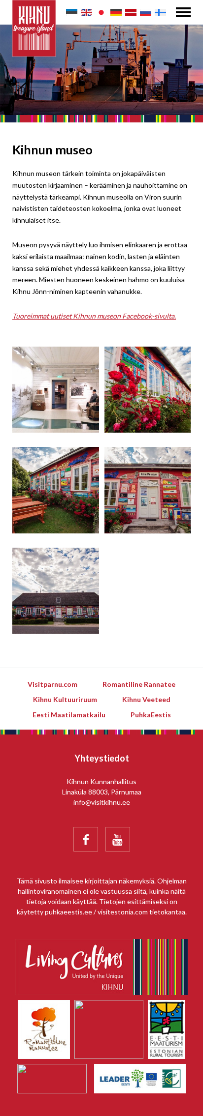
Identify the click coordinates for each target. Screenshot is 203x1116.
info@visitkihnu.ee (101, 802)
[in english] (86, 12)
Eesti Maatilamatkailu (69, 714)
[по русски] (145, 12)
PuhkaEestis (151, 714)
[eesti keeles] (71, 12)
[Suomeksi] (160, 12)
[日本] (101, 12)
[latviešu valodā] (130, 12)
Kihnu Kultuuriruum (65, 699)
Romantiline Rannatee (138, 684)
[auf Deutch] (116, 12)
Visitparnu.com (52, 684)
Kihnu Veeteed (146, 699)
